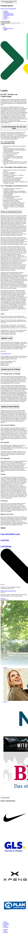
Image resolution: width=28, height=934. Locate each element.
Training (5, 16)
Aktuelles (5, 11)
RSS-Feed (5, 927)
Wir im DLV (6, 17)
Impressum (5, 923)
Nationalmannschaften (8, 13)
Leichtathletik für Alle (8, 15)
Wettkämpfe (6, 12)
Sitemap (5, 925)
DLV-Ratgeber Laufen (6, 353)
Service (5, 19)
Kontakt (5, 922)
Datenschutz (6, 924)
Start (4, 27)
